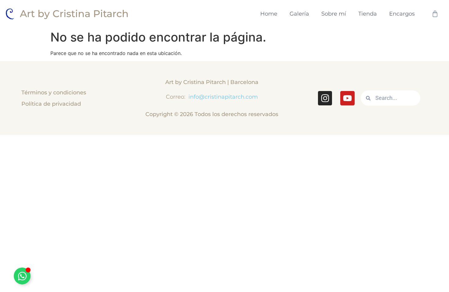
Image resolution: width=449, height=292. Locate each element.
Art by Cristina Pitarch (74, 14)
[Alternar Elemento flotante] (22, 276)
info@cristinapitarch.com (222, 96)
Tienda (367, 13)
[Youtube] (347, 98)
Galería (299, 13)
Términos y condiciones (53, 92)
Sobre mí (333, 13)
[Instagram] (325, 98)
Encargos (402, 13)
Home (268, 13)
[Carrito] (435, 13)
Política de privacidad (51, 103)
